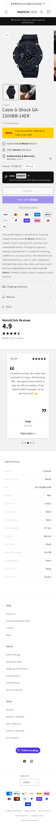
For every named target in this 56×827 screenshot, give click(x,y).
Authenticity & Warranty (18, 620)
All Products (12, 737)
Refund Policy (13, 682)
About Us (11, 613)
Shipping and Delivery (17, 668)
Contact (10, 627)
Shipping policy (37, 816)
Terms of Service (14, 690)
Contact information (29, 820)
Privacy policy (13, 675)
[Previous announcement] (5, 3)
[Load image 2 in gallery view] (28, 92)
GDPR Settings (13, 654)
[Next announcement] (50, 3)
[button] (6, 12)
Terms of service (21, 816)
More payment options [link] (28, 207)
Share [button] (9, 306)
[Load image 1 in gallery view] (11, 92)
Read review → (28, 433)
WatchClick (16, 811)
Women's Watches (15, 716)
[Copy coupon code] (28, 175)
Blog (8, 635)
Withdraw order (14, 661)
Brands (9, 709)
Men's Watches (13, 723)
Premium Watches (15, 730)
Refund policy (30, 811)
